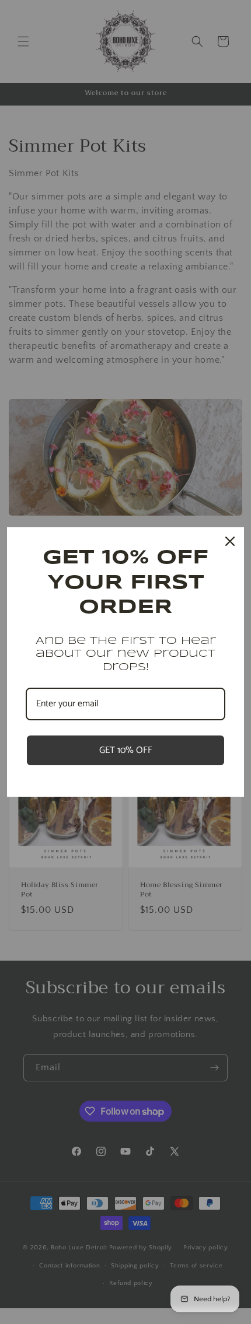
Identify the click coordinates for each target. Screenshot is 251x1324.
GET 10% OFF (125, 750)
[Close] (230, 541)
